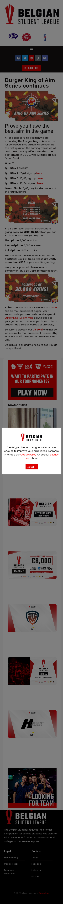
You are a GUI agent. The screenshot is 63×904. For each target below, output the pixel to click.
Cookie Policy (28, 454)
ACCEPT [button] (31, 466)
